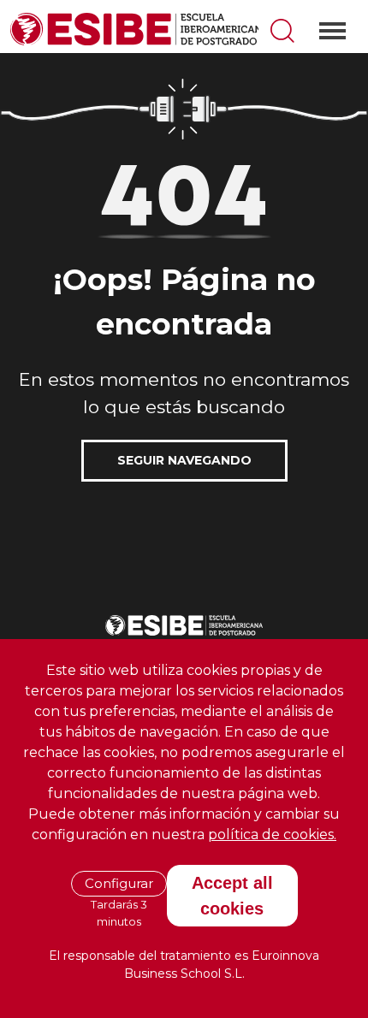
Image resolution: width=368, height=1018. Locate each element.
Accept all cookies (232, 895)
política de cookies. (272, 834)
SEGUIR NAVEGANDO (184, 460)
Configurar (119, 883)
